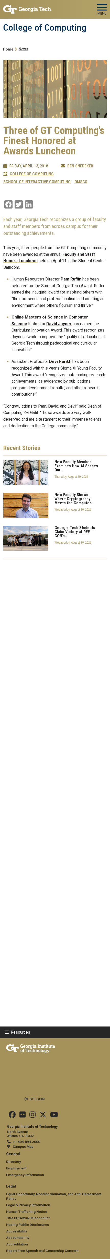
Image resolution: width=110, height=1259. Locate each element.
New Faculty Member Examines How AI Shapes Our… (76, 466)
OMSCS (80, 182)
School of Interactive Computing (37, 182)
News (23, 49)
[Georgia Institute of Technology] (27, 7)
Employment (16, 1168)
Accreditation (17, 1244)
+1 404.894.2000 (26, 1142)
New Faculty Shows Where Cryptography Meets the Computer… (73, 499)
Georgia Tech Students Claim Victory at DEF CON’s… (74, 532)
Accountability (17, 1238)
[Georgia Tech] (30, 1048)
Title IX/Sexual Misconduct (28, 1218)
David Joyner (59, 323)
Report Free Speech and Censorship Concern (42, 1251)
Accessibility (16, 1231)
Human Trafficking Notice (26, 1211)
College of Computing (44, 27)
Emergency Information (25, 1175)
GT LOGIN (37, 1099)
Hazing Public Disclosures (27, 1225)
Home (8, 49)
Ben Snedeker (80, 166)
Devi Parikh (60, 361)
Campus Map (23, 1146)
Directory (13, 1161)
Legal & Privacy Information (28, 1205)
